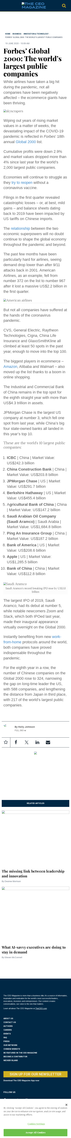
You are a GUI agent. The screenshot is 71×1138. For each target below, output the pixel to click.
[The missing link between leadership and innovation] (35, 837)
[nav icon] (5, 5)
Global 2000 (26, 142)
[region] (31, 23)
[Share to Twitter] (26, 742)
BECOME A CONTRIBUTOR (15, 1057)
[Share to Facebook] (15, 742)
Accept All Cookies (35, 1132)
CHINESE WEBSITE (11, 1049)
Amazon (10, 366)
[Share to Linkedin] (37, 742)
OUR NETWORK (10, 1045)
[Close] (66, 1104)
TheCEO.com (41, 1008)
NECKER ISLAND (10, 1060)
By (11, 881)
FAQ (5, 1037)
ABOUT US (8, 1018)
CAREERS (7, 1030)
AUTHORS (8, 1026)
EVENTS (7, 1034)
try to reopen (22, 182)
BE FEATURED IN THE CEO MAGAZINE (20, 1053)
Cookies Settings (36, 1123)
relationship (20, 228)
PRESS (6, 1041)
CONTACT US (9, 1022)
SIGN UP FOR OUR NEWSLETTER (35, 1074)
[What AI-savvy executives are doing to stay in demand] (35, 913)
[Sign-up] (47, 742)
